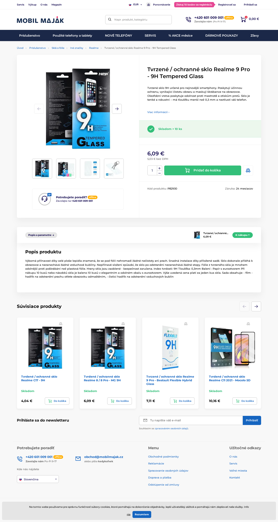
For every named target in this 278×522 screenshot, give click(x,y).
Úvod (20, 47)
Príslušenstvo (37, 47)
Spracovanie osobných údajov (168, 470)
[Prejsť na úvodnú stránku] (40, 19)
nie (128, 514)
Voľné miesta (238, 470)
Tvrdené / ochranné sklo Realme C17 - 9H (39, 378)
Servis (20, 4)
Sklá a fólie (58, 47)
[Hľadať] (109, 19)
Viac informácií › (158, 112)
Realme (94, 47)
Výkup (32, 4)
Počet (152, 170)
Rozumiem (142, 514)
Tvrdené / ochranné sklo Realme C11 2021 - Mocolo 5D (230, 378)
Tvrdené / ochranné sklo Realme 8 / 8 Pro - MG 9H (102, 378)
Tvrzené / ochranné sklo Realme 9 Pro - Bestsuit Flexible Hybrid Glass (170, 380)
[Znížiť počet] (159, 172)
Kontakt (234, 477)
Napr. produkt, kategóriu (130, 19)
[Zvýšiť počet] (159, 168)
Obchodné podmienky (163, 456)
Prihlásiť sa (250, 4)
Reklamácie (156, 463)
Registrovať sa (227, 4)
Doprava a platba (159, 477)
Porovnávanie (161, 4)
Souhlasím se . (164, 428)
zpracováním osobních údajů (171, 428)
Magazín (56, 4)
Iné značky (76, 47)
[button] (117, 109)
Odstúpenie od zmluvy (164, 484)
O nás (43, 4)
